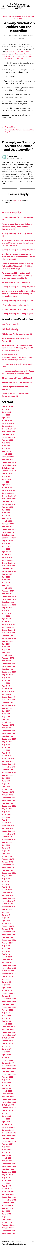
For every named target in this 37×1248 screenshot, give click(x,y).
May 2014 (6, 817)
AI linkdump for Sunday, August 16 (16, 382)
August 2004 (7, 1144)
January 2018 (7, 694)
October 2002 (8, 1203)
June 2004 (6, 1150)
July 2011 (5, 912)
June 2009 (6, 982)
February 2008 (8, 1027)
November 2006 (9, 1069)
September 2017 (9, 705)
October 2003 (8, 1169)
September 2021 (9, 571)
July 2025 (6, 443)
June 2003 (6, 1180)
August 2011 (7, 909)
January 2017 (7, 728)
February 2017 (8, 725)
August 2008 (7, 1010)
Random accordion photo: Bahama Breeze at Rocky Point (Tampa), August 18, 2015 (17, 226)
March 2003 (7, 1189)
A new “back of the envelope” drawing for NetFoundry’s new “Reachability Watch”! (17, 357)
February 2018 (8, 691)
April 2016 (6, 753)
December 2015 (8, 764)
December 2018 (8, 664)
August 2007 (7, 1043)
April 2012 (6, 887)
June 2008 (6, 1016)
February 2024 (8, 490)
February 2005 (8, 1127)
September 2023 (9, 504)
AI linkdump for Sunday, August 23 (17, 334)
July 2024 (6, 476)
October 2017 (7, 703)
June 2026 (6, 412)
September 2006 (9, 1074)
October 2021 (7, 569)
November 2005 (9, 1102)
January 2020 (8, 627)
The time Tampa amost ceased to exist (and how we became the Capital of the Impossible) (18, 256)
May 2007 (6, 1052)
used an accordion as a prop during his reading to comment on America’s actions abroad (17, 56)
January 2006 (8, 1097)
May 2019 (6, 650)
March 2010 (7, 957)
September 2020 (9, 605)
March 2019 (7, 655)
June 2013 (6, 848)
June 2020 (6, 613)
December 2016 (8, 731)
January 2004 (8, 1161)
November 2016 (8, 733)
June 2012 (6, 881)
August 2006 (7, 1077)
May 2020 (6, 616)
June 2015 (6, 781)
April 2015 (6, 786)
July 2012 (6, 879)
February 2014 (8, 826)
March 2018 (7, 689)
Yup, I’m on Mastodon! (11, 324)
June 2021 (6, 580)
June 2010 (6, 949)
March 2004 (7, 1158)
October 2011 (7, 904)
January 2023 (7, 527)
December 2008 (9, 999)
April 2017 (6, 719)
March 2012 (7, 890)
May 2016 (6, 750)
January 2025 (7, 460)
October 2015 (7, 770)
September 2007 (9, 1041)
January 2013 (7, 862)
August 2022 (7, 541)
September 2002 (9, 1206)
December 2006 (9, 1066)
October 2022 (8, 535)
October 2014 (7, 803)
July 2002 (6, 1211)
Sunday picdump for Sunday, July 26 (17, 301)
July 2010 (6, 946)
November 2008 (9, 1002)
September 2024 (9, 471)
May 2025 (6, 448)
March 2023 (7, 521)
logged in (17, 201)
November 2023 (9, 499)
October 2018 (7, 669)
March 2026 (7, 421)
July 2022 (6, 543)
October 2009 (8, 971)
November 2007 (9, 1035)
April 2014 (6, 820)
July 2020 (6, 610)
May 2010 (6, 951)
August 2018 (7, 675)
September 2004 (9, 1141)
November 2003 (9, 1166)
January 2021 (7, 594)
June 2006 (6, 1083)
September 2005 (9, 1108)
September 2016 (9, 739)
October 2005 (8, 1105)
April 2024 (6, 485)
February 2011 (8, 926)
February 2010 (8, 960)
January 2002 (8, 1228)
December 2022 (9, 529)
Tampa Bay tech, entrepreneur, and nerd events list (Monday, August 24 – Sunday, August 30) (18, 347)
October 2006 (8, 1071)
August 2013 (7, 842)
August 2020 (7, 608)
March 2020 (7, 622)
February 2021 (8, 591)
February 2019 (8, 658)
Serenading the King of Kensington (17, 282)
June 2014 (6, 814)
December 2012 (8, 865)
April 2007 (6, 1055)
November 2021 (8, 566)
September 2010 (9, 940)
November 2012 (8, 867)
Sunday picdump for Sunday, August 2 (18, 287)
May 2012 (6, 884)
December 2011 (8, 898)
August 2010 (7, 943)
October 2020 (8, 602)
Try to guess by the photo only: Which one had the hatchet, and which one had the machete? (18, 242)
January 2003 (8, 1194)
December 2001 (8, 1231)
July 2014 (6, 812)
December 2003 (9, 1164)
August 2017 (7, 708)
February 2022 (8, 557)
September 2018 (9, 672)
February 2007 (8, 1060)
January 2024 (8, 493)
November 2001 (8, 1233)
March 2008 (7, 1024)
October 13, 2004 (27, 35)
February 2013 (8, 859)
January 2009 (8, 996)
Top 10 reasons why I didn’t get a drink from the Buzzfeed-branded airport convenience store (18, 293)
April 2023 (6, 518)
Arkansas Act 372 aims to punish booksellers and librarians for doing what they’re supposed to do (17, 275)
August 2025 (7, 440)
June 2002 (6, 1214)
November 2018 (8, 666)
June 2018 (6, 680)
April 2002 (6, 1219)
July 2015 (6, 778)
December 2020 (9, 597)
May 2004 (6, 1152)
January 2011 (7, 929)
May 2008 (6, 1018)
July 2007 (6, 1046)
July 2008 (6, 1013)
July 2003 (6, 1178)
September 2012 (9, 873)
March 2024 (7, 488)
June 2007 (6, 1049)
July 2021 (6, 577)
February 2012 (8, 893)
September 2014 (9, 806)
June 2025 (6, 446)
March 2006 (7, 1091)
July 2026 (6, 409)
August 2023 (7, 507)
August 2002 (7, 1208)
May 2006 (6, 1085)
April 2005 (6, 1122)
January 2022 (7, 560)
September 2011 (8, 907)
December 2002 (9, 1197)
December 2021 (8, 563)
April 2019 (6, 652)
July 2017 (6, 711)
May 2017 (6, 717)
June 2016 (6, 747)
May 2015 (6, 784)
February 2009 (8, 993)
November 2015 (8, 767)
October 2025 (8, 434)
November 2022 (9, 532)
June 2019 (6, 647)
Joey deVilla (13, 35)
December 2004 (9, 1133)
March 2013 (7, 856)
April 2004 (6, 1155)
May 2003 (6, 1183)
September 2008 (9, 1007)
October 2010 (7, 937)
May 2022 (6, 549)
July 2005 (6, 1113)
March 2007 (7, 1057)
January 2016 (7, 761)
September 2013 (9, 840)
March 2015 (7, 789)
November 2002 (9, 1200)
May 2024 (6, 482)
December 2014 (8, 798)
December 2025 (9, 429)
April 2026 (6, 418)
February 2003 (8, 1192)
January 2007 (8, 1063)
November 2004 (9, 1136)
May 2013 (6, 851)
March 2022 (7, 555)
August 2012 (7, 876)
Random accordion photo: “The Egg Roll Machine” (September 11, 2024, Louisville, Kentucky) (17, 266)
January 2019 (7, 661)
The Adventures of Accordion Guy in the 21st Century (18, 6)
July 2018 (6, 678)
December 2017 (8, 697)
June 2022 (6, 546)
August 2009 (7, 976)
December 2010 (8, 932)
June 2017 (6, 714)
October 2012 (7, 870)
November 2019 (8, 633)
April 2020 (6, 619)
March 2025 (7, 454)
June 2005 (6, 1116)
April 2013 (6, 854)
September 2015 (9, 773)
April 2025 (6, 451)
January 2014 (7, 828)
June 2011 (6, 915)
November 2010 (8, 935)
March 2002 (7, 1222)
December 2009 (9, 965)
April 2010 (6, 954)
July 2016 (6, 745)
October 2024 (8, 468)
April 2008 (6, 1021)
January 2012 (7, 895)
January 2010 (7, 962)
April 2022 (6, 552)
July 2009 (6, 979)
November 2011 (8, 901)
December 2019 (8, 630)
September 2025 (9, 437)
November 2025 (9, 432)
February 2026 (8, 423)
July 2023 (6, 510)
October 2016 (7, 736)
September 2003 (9, 1172)
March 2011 (6, 923)
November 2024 (9, 465)
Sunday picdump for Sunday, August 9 (18, 250)
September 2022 (9, 538)
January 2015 (7, 795)
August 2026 (7, 407)
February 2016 (8, 759)
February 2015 (8, 792)
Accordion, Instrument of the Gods (18, 16)
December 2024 (9, 462)
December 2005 (9, 1099)
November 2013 (8, 834)
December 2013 (8, 831)
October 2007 (8, 1038)
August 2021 (7, 574)
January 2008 (8, 1030)
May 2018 (6, 683)
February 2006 (8, 1094)
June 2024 (6, 479)
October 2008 (8, 1004)
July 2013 (6, 845)
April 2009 (6, 988)
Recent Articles (12, 212)
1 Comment (20, 38)
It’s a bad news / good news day (16, 305)
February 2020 (8, 624)
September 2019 (9, 638)
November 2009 (9, 968)
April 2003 (6, 1186)
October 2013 (7, 837)
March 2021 (7, 588)
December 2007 (9, 1032)
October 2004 (8, 1138)
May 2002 (6, 1217)
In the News (18, 18)
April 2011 (6, 921)
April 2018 (6, 686)
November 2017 (8, 700)
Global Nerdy (10, 329)
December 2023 (9, 496)
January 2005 (8, 1130)
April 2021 (6, 585)
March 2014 (7, 823)
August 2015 (7, 775)
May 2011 (5, 918)
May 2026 (6, 415)
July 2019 (6, 644)
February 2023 (8, 524)
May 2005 (6, 1119)
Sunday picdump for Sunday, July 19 (17, 309)
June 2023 (6, 513)
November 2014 (8, 800)
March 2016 (7, 756)
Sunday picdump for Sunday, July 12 (17, 314)
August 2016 (7, 742)
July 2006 (6, 1080)
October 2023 (8, 502)
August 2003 (7, 1175)
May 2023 (6, 515)
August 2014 (7, 809)
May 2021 (6, 583)
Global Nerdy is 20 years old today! (17, 378)
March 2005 (7, 1124)
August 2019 (7, 641)
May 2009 (6, 985)
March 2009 (7, 990)
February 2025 (8, 457)
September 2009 (9, 974)
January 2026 (7, 426)
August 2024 (7, 474)
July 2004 (6, 1147)
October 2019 (7, 636)
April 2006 (6, 1088)
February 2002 (8, 1225)
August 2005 (7, 1111)
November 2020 (9, 599)
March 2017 (7, 722)
